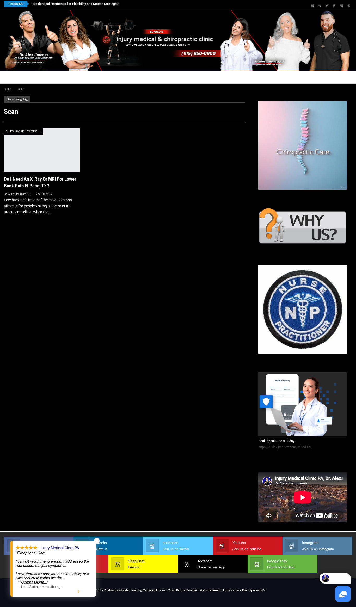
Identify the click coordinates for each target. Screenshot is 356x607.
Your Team (159, 77)
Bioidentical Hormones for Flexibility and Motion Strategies (76, 4)
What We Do (210, 77)
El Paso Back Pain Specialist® (244, 590)
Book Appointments (46, 77)
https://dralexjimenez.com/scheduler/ (285, 447)
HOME (12, 77)
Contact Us (119, 77)
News (309, 77)
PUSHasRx (249, 77)
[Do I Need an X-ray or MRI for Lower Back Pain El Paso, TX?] (42, 150)
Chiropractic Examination (24, 131)
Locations (85, 77)
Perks (184, 77)
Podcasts (281, 77)
